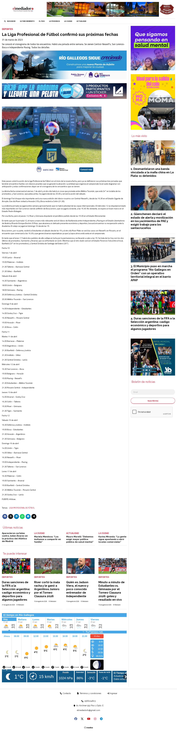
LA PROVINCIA (54, 21)
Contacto (66, 693)
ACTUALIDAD (81, 21)
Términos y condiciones (90, 693)
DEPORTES (7, 29)
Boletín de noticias (143, 382)
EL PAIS (42, 21)
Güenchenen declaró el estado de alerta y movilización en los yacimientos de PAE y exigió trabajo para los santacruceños (152, 221)
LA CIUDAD (68, 21)
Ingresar (113, 693)
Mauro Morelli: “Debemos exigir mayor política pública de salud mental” (79, 539)
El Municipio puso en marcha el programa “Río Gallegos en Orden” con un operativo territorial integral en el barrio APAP (151, 273)
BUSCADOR (11, 21)
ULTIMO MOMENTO (27, 21)
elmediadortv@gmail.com (88, 710)
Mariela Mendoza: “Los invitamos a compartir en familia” (47, 539)
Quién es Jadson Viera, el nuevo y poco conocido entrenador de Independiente (77, 589)
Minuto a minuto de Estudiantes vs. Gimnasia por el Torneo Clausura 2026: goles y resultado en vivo (111, 591)
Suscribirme (153, 400)
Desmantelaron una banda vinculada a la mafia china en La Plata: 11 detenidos (152, 172)
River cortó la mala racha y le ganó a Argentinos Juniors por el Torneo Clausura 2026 (47, 589)
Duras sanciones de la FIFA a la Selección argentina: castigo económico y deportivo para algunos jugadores (16, 591)
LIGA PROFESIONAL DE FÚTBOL (22, 507)
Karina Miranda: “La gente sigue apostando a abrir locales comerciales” (112, 539)
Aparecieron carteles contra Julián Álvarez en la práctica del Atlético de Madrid (15, 537)
